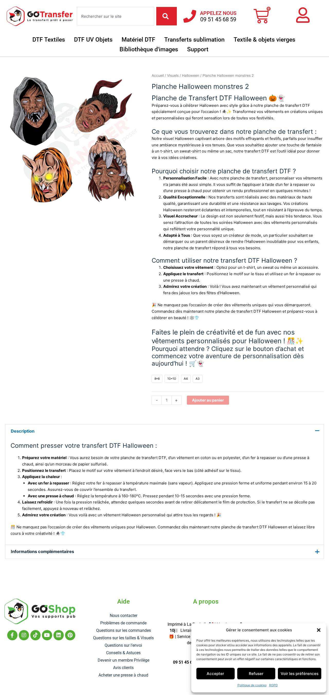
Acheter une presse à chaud (123, 675)
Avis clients (123, 667)
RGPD (273, 685)
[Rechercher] (166, 16)
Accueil (158, 75)
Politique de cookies (252, 685)
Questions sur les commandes (123, 630)
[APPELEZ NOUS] (189, 16)
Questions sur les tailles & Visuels (123, 637)
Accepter (215, 673)
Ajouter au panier (208, 400)
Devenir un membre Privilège (123, 660)
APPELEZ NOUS (218, 13)
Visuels (173, 75)
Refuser (256, 673)
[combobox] (115, 16)
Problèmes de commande (123, 623)
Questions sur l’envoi (123, 645)
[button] (318, 630)
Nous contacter (123, 615)
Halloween (190, 75)
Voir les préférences (299, 673)
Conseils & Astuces (123, 652)
